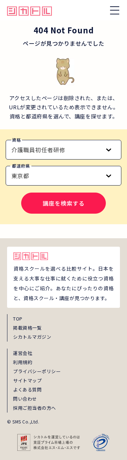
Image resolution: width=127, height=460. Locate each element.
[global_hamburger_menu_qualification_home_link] (29, 10)
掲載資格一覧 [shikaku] (27, 327)
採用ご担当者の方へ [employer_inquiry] (34, 407)
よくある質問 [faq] (27, 389)
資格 (16, 140)
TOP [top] (18, 318)
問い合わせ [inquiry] (25, 398)
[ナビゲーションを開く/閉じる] (114, 10)
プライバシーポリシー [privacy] (37, 371)
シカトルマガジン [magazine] (32, 336)
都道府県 (21, 166)
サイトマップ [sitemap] (27, 380)
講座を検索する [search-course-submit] (64, 203)
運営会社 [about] (22, 353)
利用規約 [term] (22, 362)
